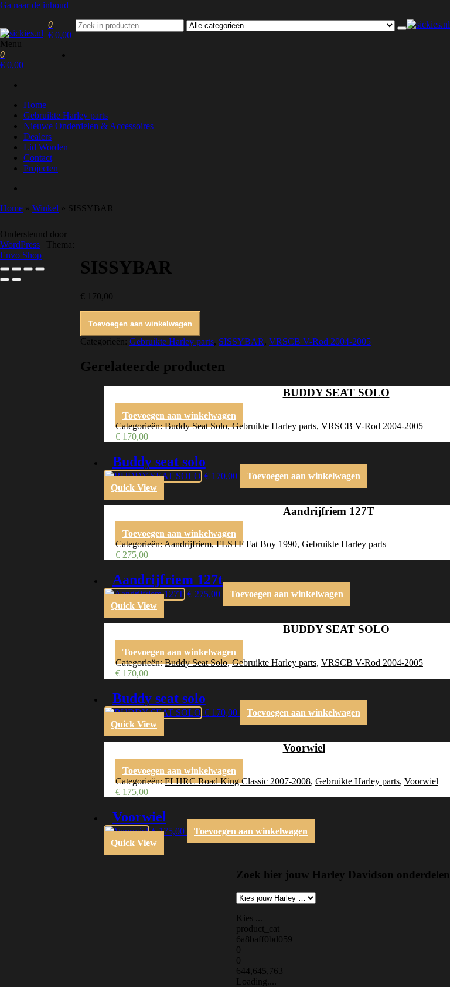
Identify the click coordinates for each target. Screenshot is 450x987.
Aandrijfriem (188, 544)
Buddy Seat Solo (196, 426)
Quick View (134, 488)
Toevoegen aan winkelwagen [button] (179, 415)
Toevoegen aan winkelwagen (140, 323)
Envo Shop (21, 255)
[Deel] (28, 269)
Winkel (45, 208)
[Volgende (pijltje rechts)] (16, 279)
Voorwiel (421, 781)
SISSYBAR (241, 341)
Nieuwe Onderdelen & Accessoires (88, 126)
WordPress (20, 245)
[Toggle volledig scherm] (16, 269)
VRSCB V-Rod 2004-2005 (320, 341)
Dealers (37, 137)
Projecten (40, 168)
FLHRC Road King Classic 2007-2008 (238, 781)
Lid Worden (45, 147)
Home (34, 105)
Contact (37, 158)
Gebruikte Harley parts (65, 115)
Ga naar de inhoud (34, 5)
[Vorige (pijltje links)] (4, 279)
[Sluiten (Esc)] (40, 269)
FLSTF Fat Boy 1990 (256, 544)
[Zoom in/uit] (4, 269)
